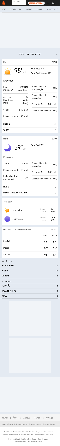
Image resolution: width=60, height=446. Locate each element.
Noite (6, 186)
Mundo (5, 418)
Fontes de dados (36, 441)
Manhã (6, 124)
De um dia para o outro (15, 192)
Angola (26, 418)
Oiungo (49, 418)
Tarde (6, 130)
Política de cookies (43, 439)
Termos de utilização (14, 439)
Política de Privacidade (28, 439)
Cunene (38, 418)
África (16, 418)
